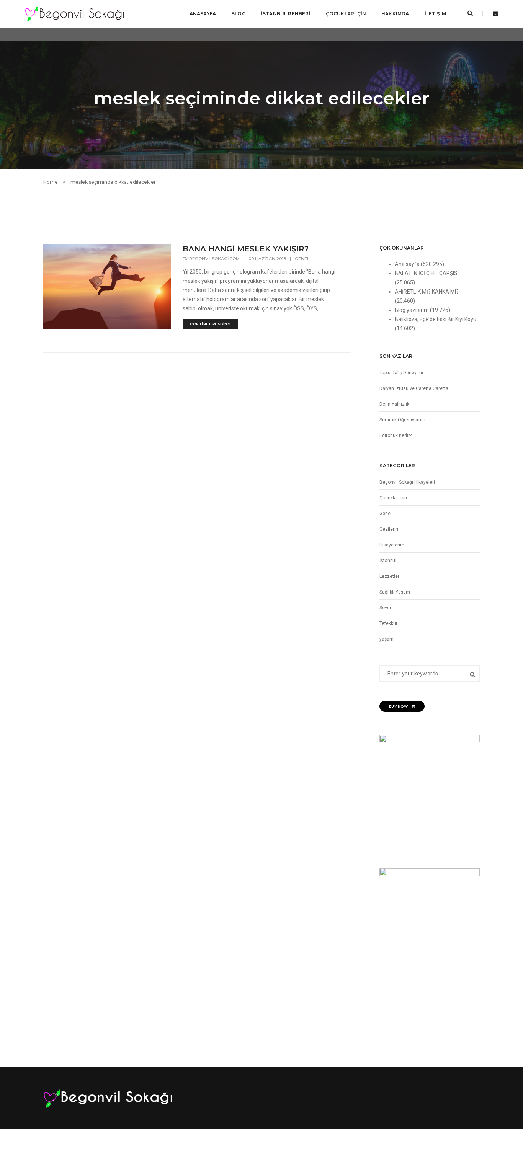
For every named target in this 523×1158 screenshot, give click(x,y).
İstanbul (387, 560)
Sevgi (385, 607)
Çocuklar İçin (346, 13)
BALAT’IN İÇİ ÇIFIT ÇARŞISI (427, 273)
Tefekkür (388, 623)
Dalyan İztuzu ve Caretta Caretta (413, 388)
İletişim (435, 13)
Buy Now (398, 706)
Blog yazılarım (412, 310)
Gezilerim (389, 529)
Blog (238, 13)
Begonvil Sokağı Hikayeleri (407, 482)
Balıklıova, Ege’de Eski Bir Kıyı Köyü (435, 319)
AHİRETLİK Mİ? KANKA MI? (427, 292)
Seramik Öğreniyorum (402, 419)
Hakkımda (395, 13)
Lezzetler (389, 576)
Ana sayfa (407, 264)
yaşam (386, 639)
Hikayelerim (391, 545)
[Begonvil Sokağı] (74, 13)
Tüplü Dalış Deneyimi (401, 372)
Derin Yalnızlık (394, 404)
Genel (302, 258)
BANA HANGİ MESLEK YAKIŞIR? (246, 248)
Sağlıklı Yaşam (394, 592)
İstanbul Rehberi (286, 13)
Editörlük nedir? (395, 435)
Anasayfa (203, 13)
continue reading (210, 324)
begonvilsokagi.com (214, 258)
